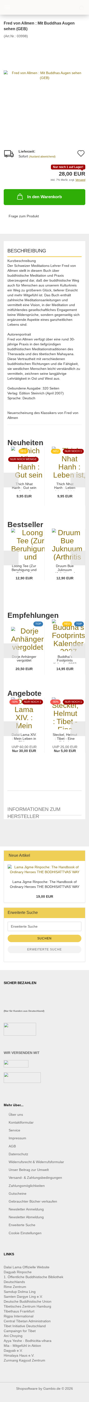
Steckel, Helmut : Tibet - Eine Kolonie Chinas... (65, 737)
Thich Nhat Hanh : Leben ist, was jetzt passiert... (64, 486)
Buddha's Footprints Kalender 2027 (64, 659)
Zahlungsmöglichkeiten (27, 1186)
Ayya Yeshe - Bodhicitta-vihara (27, 1341)
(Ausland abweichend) (42, 156)
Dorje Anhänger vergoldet (24, 658)
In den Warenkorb (44, 197)
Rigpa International (19, 1316)
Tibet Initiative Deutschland (25, 1326)
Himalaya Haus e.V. (19, 1355)
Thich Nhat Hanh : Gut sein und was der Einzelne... (24, 486)
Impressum (17, 1138)
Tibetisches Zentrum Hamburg (27, 1306)
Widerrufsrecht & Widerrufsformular (36, 1162)
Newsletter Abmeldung (26, 1217)
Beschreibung (26, 250)
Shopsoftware (27, 1388)
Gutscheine (17, 1193)
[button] (11, 480)
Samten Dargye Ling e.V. (23, 1296)
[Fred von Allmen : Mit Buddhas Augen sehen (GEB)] (44, 75)
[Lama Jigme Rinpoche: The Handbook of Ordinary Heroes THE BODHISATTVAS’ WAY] (44, 869)
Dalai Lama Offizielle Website (26, 1267)
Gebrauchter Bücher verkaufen (33, 1201)
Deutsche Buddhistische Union (27, 1301)
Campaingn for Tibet (20, 1331)
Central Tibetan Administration (27, 1321)
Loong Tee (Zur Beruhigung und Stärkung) (24, 568)
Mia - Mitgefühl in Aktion (23, 1346)
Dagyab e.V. (13, 1350)
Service (14, 1130)
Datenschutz (18, 1154)
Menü (7, 7)
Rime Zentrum (15, 1287)
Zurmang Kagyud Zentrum (24, 1360)
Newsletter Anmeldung (26, 1209)
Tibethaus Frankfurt (19, 1311)
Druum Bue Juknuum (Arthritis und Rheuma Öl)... (65, 568)
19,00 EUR (44, 896)
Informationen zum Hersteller (34, 811)
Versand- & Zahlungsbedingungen (35, 1178)
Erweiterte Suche (44, 949)
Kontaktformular (21, 1122)
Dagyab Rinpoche (18, 1272)
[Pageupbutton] (75, 1394)
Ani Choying (13, 1336)
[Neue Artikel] (79, 855)
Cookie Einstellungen (25, 1233)
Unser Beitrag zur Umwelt (29, 1170)
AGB (12, 1146)
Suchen (44, 938)
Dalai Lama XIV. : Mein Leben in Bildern (24, 737)
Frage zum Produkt (24, 216)
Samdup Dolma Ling (20, 1292)
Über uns (16, 1114)
